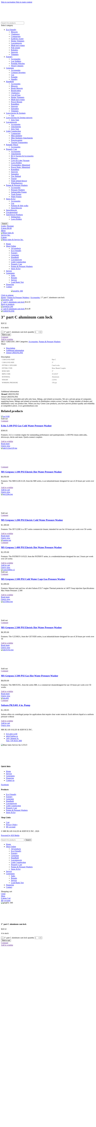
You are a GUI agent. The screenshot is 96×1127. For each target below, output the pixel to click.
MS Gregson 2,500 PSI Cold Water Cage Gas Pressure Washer (33, 579)
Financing (10, 778)
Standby (14, 79)
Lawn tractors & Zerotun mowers (19, 118)
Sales (13, 275)
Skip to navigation (8, 2)
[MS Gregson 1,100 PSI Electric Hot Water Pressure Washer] (19, 448)
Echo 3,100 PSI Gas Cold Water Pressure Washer (26, 425)
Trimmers (14, 54)
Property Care (11, 149)
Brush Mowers (17, 88)
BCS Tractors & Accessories (22, 156)
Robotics (14, 50)
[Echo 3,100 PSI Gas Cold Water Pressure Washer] (5, 416)
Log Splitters (16, 61)
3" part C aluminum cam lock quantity (19, 332)
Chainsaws (15, 34)
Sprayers (14, 52)
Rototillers (15, 104)
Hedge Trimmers (17, 41)
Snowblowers (16, 208)
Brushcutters (16, 90)
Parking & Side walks (19, 206)
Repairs (14, 278)
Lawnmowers (16, 43)
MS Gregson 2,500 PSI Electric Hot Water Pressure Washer (31, 627)
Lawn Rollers (16, 163)
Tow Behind (16, 176)
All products (16, 248)
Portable (14, 77)
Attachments (16, 127)
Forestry (9, 57)
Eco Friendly (11, 30)
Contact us (10, 780)
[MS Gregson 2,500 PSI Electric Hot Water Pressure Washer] (19, 601)
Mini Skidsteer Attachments (22, 138)
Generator (10, 68)
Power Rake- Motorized (20, 167)
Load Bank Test (17, 282)
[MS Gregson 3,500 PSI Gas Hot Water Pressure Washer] (19, 650)
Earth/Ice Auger (17, 39)
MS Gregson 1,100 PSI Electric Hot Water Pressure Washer (31, 472)
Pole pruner (15, 48)
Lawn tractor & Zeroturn (16, 113)
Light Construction (13, 131)
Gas (12, 75)
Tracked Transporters (19, 142)
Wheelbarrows (16, 183)
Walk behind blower (19, 181)
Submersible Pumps (19, 192)
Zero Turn (15, 120)
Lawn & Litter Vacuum (20, 160)
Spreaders (15, 109)
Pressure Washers (18, 190)
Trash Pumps (16, 194)
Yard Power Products (14, 215)
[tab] (10, 348)
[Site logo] (9, 235)
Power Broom (16, 102)
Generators (10, 776)
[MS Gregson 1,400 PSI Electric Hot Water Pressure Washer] (6, 540)
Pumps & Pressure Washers (17, 185)
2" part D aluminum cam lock (13, 309)
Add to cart (6, 335)
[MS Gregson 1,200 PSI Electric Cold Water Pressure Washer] (19, 494)
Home (3, 297)
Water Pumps (16, 197)
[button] (5, 490)
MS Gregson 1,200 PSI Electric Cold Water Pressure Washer (32, 520)
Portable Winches (18, 63)
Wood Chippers (17, 66)
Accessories (15, 59)
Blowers (14, 32)
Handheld (10, 81)
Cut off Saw (16, 95)
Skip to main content (24, 2)
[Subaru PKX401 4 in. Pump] (5, 698)
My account (10, 827)
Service (14, 280)
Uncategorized (12, 212)
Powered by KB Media (10, 835)
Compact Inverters (18, 72)
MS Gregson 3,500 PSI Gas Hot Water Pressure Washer (29, 675)
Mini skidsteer (16, 136)
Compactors (15, 36)
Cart (7, 822)
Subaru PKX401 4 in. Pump (15, 705)
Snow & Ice (11, 199)
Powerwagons (16, 140)
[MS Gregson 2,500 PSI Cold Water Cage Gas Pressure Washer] (8, 570)
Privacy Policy (12, 825)
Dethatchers (15, 217)
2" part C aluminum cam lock (13, 302)
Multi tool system (18, 45)
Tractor (14, 178)
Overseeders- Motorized (20, 165)
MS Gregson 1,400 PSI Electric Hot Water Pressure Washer (31, 547)
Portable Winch (12, 145)
